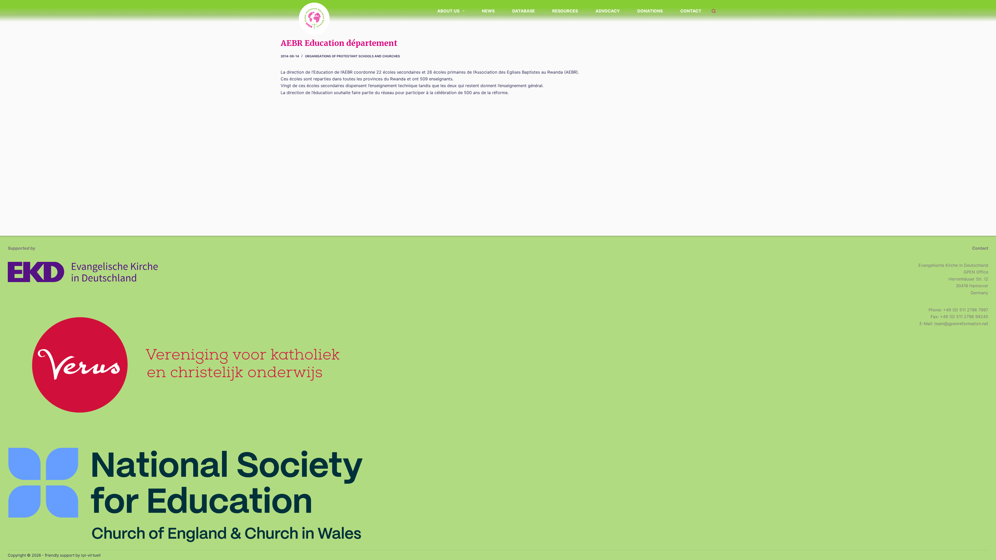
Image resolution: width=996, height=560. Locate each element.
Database (523, 10)
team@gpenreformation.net (961, 323)
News (488, 10)
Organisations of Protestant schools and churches (352, 56)
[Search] (714, 11)
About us (448, 10)
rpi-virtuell (91, 555)
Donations (650, 10)
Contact (690, 10)
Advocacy (608, 10)
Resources (565, 10)
